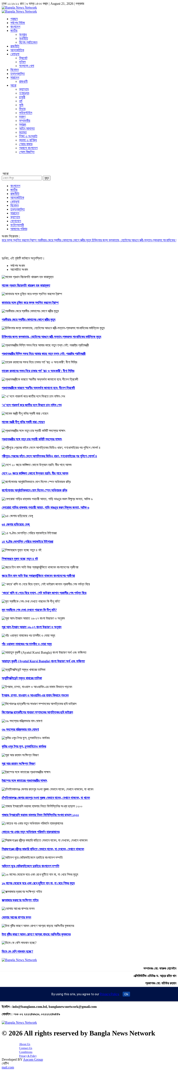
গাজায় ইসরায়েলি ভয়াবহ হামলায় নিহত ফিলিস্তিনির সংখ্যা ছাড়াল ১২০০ (40, 815)
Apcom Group (33, 1059)
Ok (126, 994)
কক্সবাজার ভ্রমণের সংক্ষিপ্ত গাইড (20, 900)
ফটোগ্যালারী (17, 225)
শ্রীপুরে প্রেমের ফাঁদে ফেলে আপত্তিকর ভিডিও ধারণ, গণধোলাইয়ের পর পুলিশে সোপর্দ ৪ (49, 456)
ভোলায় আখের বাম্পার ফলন (16, 917)
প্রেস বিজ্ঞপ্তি (27, 152)
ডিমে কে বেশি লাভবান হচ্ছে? (17, 951)
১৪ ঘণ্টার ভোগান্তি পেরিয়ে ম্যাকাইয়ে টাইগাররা (27, 541)
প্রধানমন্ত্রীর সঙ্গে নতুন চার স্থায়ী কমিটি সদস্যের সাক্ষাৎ (32, 439)
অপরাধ (23, 34)
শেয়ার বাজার (25, 144)
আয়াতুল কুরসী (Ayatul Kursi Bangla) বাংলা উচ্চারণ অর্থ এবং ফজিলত (43, 661)
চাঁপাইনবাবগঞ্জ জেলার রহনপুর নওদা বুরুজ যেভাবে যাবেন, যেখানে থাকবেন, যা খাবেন (46, 798)
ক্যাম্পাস (24, 89)
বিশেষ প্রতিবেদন (28, 42)
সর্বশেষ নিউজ (17, 23)
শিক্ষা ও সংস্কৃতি (28, 136)
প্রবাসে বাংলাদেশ (28, 148)
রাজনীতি (14, 46)
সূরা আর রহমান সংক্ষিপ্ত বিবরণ (18, 763)
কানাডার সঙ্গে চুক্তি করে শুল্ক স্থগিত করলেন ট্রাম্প (30, 302)
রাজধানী (23, 81)
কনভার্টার (6, 166)
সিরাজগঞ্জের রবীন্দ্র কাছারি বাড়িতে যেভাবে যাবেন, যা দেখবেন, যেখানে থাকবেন (43, 849)
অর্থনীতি (23, 38)
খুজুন (46, 178)
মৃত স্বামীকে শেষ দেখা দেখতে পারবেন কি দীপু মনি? (29, 610)
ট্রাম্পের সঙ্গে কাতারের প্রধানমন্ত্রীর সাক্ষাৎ (24, 780)
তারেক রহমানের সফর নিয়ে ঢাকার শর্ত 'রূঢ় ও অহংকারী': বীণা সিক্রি (38, 371)
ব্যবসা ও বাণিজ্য (28, 140)
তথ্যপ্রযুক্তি (17, 73)
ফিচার (22, 109)
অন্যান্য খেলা (26, 66)
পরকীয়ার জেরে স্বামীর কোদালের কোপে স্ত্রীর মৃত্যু (46, 240)
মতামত (23, 132)
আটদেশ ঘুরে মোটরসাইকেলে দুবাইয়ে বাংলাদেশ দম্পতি (30, 866)
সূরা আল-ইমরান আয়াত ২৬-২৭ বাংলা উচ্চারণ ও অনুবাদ (31, 627)
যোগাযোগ (15, 221)
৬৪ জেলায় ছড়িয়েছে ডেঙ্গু (16, 524)
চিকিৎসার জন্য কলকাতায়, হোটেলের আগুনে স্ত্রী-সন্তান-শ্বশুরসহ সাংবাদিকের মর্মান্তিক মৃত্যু (124, 240)
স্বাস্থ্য (22, 124)
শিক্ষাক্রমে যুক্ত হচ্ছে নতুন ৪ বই (20, 559)
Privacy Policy (109, 994)
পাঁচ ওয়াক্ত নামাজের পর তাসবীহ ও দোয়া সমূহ (27, 644)
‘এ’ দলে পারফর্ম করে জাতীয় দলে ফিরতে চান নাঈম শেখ (31, 405)
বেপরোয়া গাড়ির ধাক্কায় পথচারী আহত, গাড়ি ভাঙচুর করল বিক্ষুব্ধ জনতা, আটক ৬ (45, 507)
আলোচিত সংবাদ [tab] (19, 269)
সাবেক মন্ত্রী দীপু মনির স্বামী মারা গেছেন (23, 422)
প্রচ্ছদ (14, 19)
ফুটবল (22, 62)
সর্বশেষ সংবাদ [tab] (17, 265)
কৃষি (21, 105)
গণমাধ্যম (24, 93)
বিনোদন (14, 70)
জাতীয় (13, 30)
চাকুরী (22, 97)
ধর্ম (20, 101)
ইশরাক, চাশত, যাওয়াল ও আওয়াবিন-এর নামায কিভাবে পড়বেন (35, 695)
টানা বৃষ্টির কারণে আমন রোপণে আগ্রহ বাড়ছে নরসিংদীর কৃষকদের (36, 934)
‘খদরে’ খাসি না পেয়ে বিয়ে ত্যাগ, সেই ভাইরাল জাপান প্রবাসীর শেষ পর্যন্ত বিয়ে (44, 593)
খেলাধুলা (14, 54)
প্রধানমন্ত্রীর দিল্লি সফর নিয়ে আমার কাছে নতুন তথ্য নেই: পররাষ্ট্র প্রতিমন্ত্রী (44, 354)
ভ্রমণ (22, 117)
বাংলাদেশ (15, 26)
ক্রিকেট (23, 58)
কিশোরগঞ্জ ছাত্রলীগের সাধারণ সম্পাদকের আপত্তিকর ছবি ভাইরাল (37, 712)
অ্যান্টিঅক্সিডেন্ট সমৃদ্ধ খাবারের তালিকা (22, 678)
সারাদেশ (14, 77)
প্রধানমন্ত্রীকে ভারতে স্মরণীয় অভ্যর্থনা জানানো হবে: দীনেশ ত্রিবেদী (38, 388)
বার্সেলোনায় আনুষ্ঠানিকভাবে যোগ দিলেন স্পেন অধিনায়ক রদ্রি (34, 490)
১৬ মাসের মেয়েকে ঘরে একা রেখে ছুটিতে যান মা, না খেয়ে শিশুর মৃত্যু (38, 883)
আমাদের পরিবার (18, 229)
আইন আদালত (27, 128)
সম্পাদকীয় (24, 120)
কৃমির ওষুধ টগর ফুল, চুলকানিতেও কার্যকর (24, 746)
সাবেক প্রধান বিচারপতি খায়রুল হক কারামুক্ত (26, 285)
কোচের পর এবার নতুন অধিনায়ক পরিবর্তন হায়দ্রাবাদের (30, 832)
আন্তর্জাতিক (17, 50)
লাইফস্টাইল (25, 113)
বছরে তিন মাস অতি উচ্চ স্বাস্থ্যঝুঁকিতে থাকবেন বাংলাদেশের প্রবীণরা (38, 576)
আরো (13, 85)
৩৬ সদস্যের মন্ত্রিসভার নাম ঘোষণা (20, 729)
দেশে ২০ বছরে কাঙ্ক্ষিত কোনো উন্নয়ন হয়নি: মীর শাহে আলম (35, 473)
